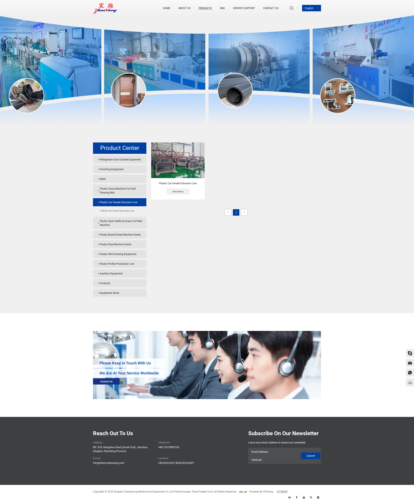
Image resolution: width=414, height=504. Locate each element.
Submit (311, 455)
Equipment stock (109, 292)
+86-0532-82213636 (169, 462)
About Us (184, 8)
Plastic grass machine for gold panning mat (118, 190)
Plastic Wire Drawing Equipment (118, 254)
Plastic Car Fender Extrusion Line (118, 202)
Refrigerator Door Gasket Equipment (120, 159)
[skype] (410, 353)
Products (205, 8)
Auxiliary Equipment (111, 273)
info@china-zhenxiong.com (108, 462)
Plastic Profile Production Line (117, 263)
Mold (103, 179)
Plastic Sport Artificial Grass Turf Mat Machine (121, 223)
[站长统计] (243, 491)
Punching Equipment (112, 169)
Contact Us (270, 8)
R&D (222, 8)
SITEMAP (282, 491)
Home (166, 8)
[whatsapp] (410, 373)
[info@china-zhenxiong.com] (410, 363)
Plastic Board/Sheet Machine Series (120, 234)
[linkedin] (290, 497)
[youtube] (304, 497)
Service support (244, 8)
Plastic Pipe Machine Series (115, 244)
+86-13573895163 (168, 447)
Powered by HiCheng (261, 491)
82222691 (188, 462)
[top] (410, 382)
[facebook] (297, 497)
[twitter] (311, 497)
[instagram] (318, 497)
